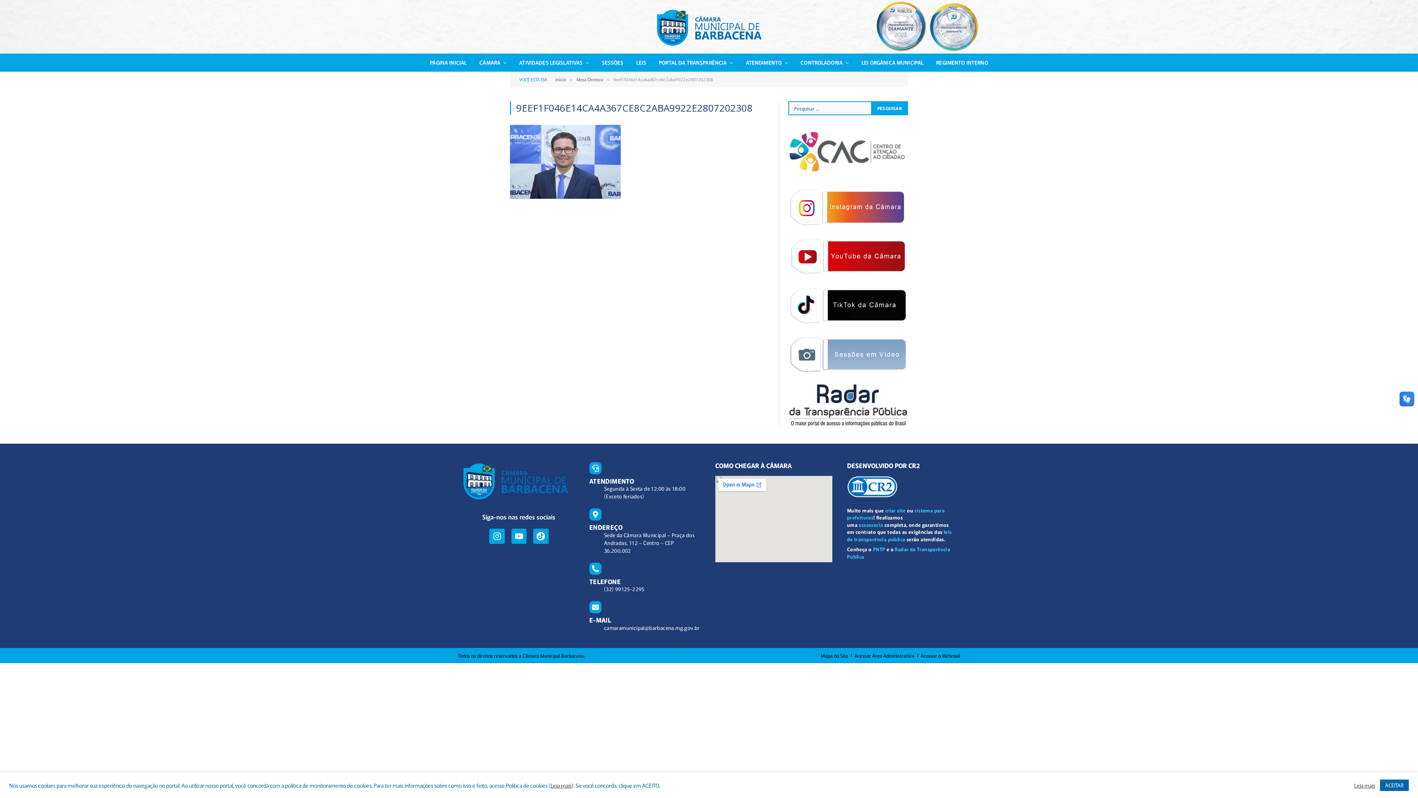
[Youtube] (519, 536)
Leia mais (561, 785)
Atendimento (764, 62)
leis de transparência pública (899, 535)
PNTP (879, 549)
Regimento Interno (962, 62)
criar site (895, 510)
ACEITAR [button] (1394, 785)
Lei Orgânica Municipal (893, 62)
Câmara (489, 62)
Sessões (613, 62)
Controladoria (822, 62)
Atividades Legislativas (551, 62)
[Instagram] (496, 536)
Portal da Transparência (693, 62)
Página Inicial (448, 62)
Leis (641, 62)
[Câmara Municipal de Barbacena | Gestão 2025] (709, 28)
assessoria (871, 524)
